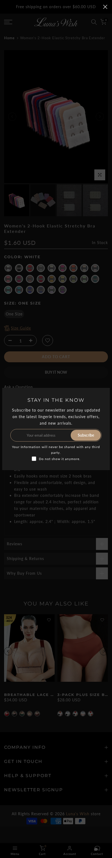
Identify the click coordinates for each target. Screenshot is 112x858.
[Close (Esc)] (105, 7)
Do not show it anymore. (59, 459)
